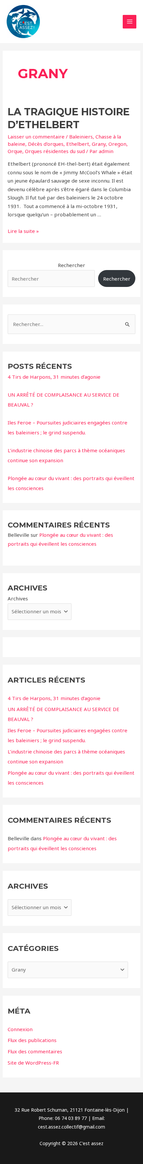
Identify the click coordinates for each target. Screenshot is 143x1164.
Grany (99, 143)
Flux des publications (32, 1040)
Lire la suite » (23, 231)
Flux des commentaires (35, 1051)
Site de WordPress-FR (33, 1062)
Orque (15, 151)
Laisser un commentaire (36, 136)
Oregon (117, 143)
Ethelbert (77, 143)
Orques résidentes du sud (55, 151)
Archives (18, 598)
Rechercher (71, 265)
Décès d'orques (46, 143)
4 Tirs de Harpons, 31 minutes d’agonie (54, 376)
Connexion (20, 1029)
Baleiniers (81, 136)
